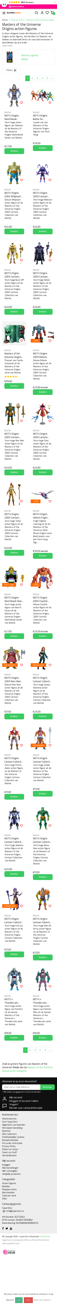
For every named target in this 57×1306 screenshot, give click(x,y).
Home (5, 20)
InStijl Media (44, 1236)
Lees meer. (7, 45)
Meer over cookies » (42, 1300)
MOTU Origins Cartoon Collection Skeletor (14, 840)
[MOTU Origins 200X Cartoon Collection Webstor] (43, 173)
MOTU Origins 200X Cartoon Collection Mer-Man (12, 435)
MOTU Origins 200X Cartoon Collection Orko (41, 435)
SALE (4, 1198)
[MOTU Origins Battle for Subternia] (43, 95)
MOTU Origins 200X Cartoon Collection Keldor (42, 275)
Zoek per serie (17, 20)
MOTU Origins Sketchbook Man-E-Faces (13, 599)
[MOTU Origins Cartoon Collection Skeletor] (14, 818)
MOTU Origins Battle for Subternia (40, 117)
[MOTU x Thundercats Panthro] (14, 979)
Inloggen (6, 1164)
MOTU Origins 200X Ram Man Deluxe (12, 679)
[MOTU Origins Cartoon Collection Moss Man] (43, 818)
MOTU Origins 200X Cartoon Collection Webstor (40, 194)
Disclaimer (43, 1240)
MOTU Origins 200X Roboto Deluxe (40, 355)
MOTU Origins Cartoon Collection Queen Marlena (42, 679)
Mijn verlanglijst (9, 1171)
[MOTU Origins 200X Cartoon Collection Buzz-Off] (14, 253)
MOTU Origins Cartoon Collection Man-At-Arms (42, 920)
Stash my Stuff (9, 1152)
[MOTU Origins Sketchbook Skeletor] (14, 95)
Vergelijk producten (11, 1174)
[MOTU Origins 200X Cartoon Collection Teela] (14, 494)
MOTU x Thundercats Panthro (11, 1001)
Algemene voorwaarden (13, 1124)
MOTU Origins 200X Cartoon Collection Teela (13, 516)
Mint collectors (9, 1134)
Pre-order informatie (12, 1143)
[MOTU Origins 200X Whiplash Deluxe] (14, 173)
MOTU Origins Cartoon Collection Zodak (42, 760)
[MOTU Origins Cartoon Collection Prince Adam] (14, 738)
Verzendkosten (9, 1155)
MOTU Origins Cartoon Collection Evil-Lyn (14, 920)
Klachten (6, 1131)
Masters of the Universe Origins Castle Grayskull (13, 355)
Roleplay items (9, 1189)
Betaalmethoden (10, 1140)
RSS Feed (15, 1243)
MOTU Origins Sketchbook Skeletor (11, 117)
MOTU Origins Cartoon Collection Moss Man (42, 840)
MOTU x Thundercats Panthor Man (39, 1001)
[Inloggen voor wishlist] (21, 102)
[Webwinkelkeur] (9, 1251)
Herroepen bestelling (12, 1128)
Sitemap (6, 1243)
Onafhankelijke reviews (13, 1137)
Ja (19, 1300)
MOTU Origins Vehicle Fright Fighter (40, 516)
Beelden (6, 1186)
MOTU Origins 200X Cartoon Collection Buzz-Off (12, 275)
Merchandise (8, 1192)
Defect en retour (10, 1149)
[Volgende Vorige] (52, 78)
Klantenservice (9, 1118)
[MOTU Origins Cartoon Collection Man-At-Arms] (43, 899)
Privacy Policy (9, 1146)
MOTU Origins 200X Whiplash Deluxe (12, 194)
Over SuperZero (10, 1121)
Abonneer (47, 1087)
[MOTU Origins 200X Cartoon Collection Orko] (43, 414)
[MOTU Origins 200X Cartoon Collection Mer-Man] (14, 414)
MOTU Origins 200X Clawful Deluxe (40, 599)
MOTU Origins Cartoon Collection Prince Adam (14, 760)
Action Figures (9, 1183)
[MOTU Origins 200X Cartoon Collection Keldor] (43, 253)
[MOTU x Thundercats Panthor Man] (43, 979)
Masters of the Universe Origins (41, 20)
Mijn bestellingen (10, 1168)
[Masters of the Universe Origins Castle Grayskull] (14, 333)
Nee (28, 1300)
